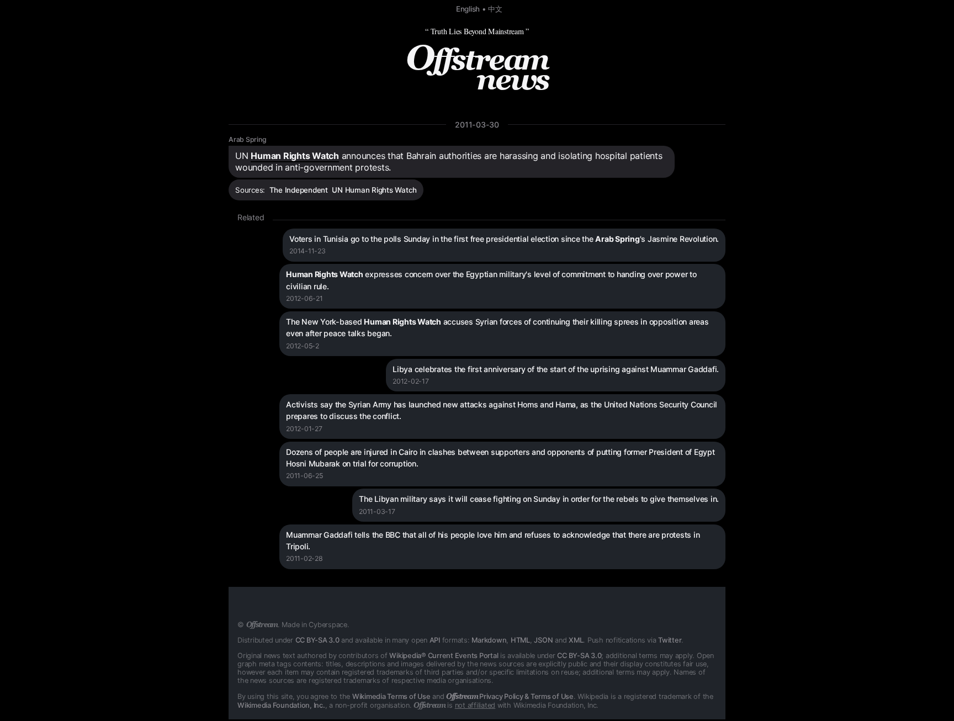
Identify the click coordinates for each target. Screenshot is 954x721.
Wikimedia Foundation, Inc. (281, 705)
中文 (495, 8)
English (468, 8)
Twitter (669, 640)
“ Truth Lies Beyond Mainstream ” (477, 31)
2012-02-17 (411, 381)
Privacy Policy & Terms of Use (510, 696)
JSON (543, 640)
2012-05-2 (302, 346)
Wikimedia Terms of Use (391, 696)
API (435, 640)
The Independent (298, 189)
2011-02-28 (304, 558)
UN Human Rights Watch (374, 189)
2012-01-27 (304, 429)
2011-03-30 (477, 124)
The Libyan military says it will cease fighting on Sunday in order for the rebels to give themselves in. (539, 498)
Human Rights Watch (295, 155)
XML (576, 640)
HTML (520, 640)
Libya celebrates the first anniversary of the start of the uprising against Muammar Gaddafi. (556, 369)
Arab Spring (247, 139)
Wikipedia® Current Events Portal (443, 655)
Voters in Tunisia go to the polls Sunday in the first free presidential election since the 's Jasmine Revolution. (504, 238)
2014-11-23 (307, 251)
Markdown (488, 640)
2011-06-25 (304, 475)
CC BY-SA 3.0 (317, 640)
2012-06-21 (304, 298)
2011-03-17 (377, 511)
